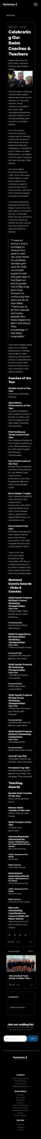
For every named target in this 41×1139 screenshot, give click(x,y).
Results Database (20, 1115)
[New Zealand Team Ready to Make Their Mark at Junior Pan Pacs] (21, 963)
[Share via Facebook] (9, 935)
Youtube (20, 1130)
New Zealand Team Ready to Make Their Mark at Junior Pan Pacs (21, 977)
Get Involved (20, 1097)
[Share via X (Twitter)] (15, 935)
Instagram (20, 1127)
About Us (20, 1103)
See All (30, 951)
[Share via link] (20, 935)
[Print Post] (25, 935)
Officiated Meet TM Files (20, 1110)
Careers (20, 1113)
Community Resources (20, 1105)
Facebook (20, 1125)
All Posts (10, 15)
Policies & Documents (20, 1108)
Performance (20, 1100)
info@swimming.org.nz (20, 1086)
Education (20, 1095)
